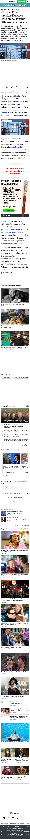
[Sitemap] (26, 818)
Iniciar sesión (17, 481)
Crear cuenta (24, 481)
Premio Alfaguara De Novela (21, 377)
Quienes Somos (13, 823)
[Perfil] (15, 814)
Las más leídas (8, 406)
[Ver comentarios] (27, 10)
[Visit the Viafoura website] (25, 525)
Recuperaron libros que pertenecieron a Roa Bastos (15, 171)
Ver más (24, 445)
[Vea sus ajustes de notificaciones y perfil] (27, 1)
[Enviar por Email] (15, 86)
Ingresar (12, 1)
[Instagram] (17, 818)
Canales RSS (4, 823)
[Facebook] (4, 818)
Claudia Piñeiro (20, 96)
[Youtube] (13, 818)
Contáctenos (20, 823)
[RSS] (21, 818)
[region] (15, 503)
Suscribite (21, 1)
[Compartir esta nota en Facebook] (2, 86)
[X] (8, 818)
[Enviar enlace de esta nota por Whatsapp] (11, 86)
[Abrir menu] (2, 5)
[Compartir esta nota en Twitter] (7, 86)
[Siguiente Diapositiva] (27, 463)
